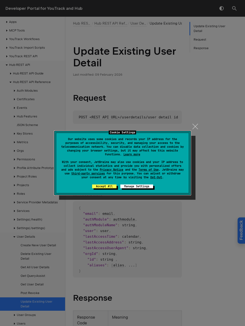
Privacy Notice (111, 170)
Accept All (104, 186)
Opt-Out (156, 177)
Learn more (131, 154)
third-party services (88, 173)
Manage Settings (136, 186)
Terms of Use (149, 170)
